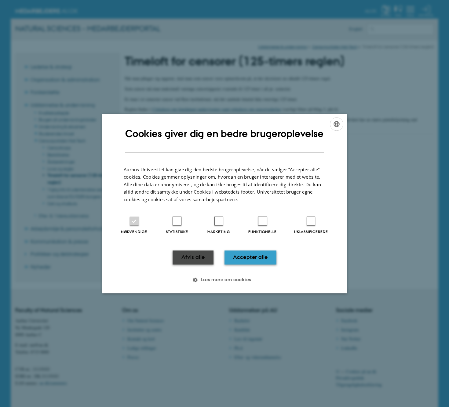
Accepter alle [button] (250, 257)
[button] (224, 279)
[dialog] (224, 203)
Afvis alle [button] (193, 257)
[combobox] (337, 124)
